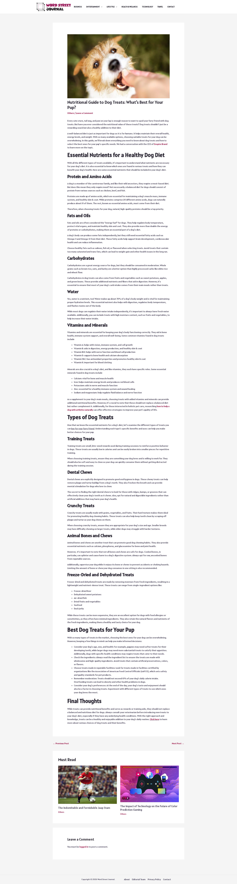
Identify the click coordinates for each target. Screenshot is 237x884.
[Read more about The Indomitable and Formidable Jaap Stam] (87, 784)
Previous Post (61, 743)
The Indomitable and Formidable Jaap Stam (84, 808)
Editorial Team (139, 879)
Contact (171, 7)
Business (78, 7)
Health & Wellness (130, 7)
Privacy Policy (154, 879)
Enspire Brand (160, 144)
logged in (83, 846)
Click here (154, 719)
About (127, 879)
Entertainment (93, 7)
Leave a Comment (84, 113)
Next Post (178, 743)
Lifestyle (111, 7)
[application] (101, 7)
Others (70, 113)
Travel (160, 7)
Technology (147, 7)
